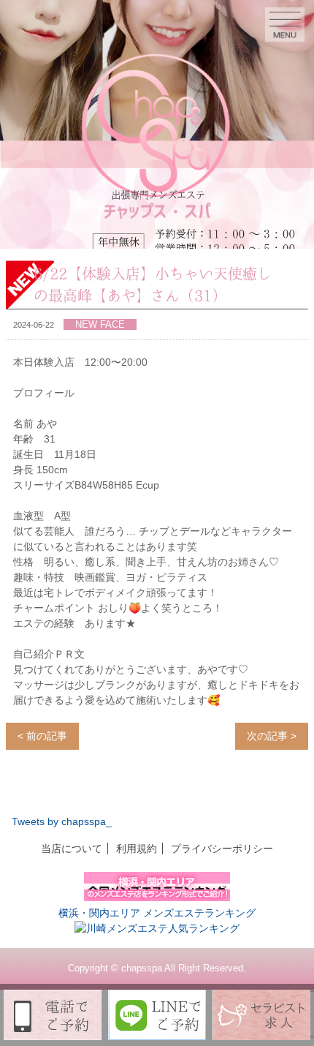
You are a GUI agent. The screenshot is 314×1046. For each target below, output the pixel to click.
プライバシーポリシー (222, 848)
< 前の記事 (42, 736)
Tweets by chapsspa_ (62, 821)
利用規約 (136, 848)
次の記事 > (271, 736)
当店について (71, 848)
